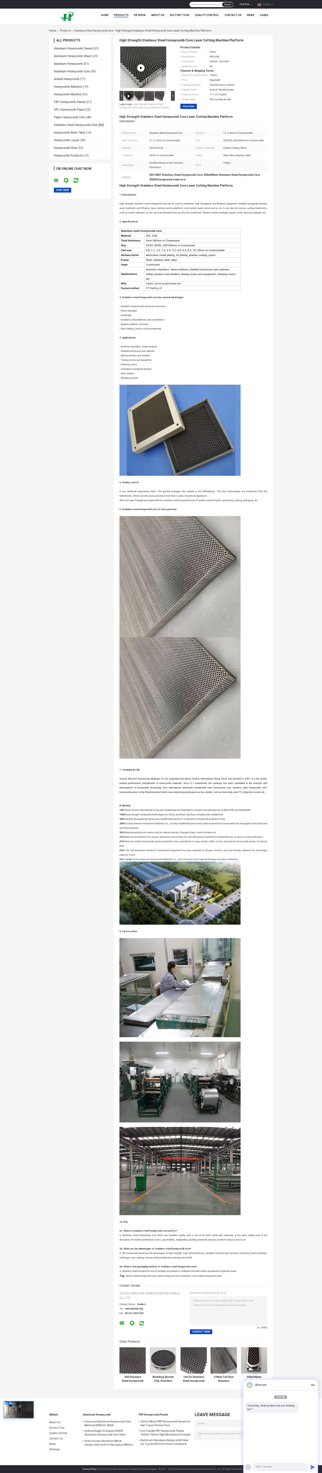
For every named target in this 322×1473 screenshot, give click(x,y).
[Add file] (248, 1467)
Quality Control (207, 15)
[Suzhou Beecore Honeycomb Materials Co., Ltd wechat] (78, 180)
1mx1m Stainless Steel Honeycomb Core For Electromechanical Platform (193, 1379)
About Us (157, 15)
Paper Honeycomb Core (69, 117)
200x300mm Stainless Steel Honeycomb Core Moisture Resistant (254, 1379)
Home (104, 15)
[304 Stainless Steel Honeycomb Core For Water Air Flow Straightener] (132, 1360)
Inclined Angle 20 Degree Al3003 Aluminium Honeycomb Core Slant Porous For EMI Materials (105, 1433)
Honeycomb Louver (66, 140)
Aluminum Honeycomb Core (72, 71)
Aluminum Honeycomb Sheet (73, 56)
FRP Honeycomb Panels (70, 102)
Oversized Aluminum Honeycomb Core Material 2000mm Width (108, 1423)
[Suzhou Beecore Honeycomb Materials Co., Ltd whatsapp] (68, 180)
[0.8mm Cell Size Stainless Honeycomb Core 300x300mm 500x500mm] (224, 1360)
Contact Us (233, 15)
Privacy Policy (89, 1469)
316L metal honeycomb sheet (207, 1276)
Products (121, 15)
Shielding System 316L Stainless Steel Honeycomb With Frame (163, 1379)
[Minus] (312, 1385)
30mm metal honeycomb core (141, 1276)
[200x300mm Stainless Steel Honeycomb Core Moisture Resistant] (254, 1360)
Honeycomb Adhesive (68, 86)
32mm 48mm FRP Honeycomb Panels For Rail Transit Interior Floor (165, 1423)
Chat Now (245, 4)
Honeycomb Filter (65, 148)
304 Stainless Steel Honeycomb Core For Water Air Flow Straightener (132, 1379)
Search (227, 4)
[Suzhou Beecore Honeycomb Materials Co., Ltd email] (58, 180)
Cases (264, 15)
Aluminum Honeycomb (68, 63)
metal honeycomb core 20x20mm (174, 1276)
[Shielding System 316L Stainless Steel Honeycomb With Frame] (163, 1360)
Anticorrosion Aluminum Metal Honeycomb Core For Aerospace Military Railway (109, 1443)
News (250, 15)
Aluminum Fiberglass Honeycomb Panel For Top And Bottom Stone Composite (164, 1442)
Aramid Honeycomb (66, 79)
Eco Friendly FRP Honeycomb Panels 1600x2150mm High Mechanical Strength (166, 1432)
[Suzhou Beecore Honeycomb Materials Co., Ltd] (68, 16)
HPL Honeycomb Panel (69, 109)
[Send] (313, 1467)
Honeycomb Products (68, 155)
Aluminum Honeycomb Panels (73, 48)
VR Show (140, 15)
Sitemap (54, 1449)
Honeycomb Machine (67, 94)
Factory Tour (179, 15)
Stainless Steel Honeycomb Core (93, 30)
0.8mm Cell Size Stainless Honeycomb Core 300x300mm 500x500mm (223, 1379)
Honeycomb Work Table (69, 132)
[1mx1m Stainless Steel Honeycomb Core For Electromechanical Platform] (194, 1360)
